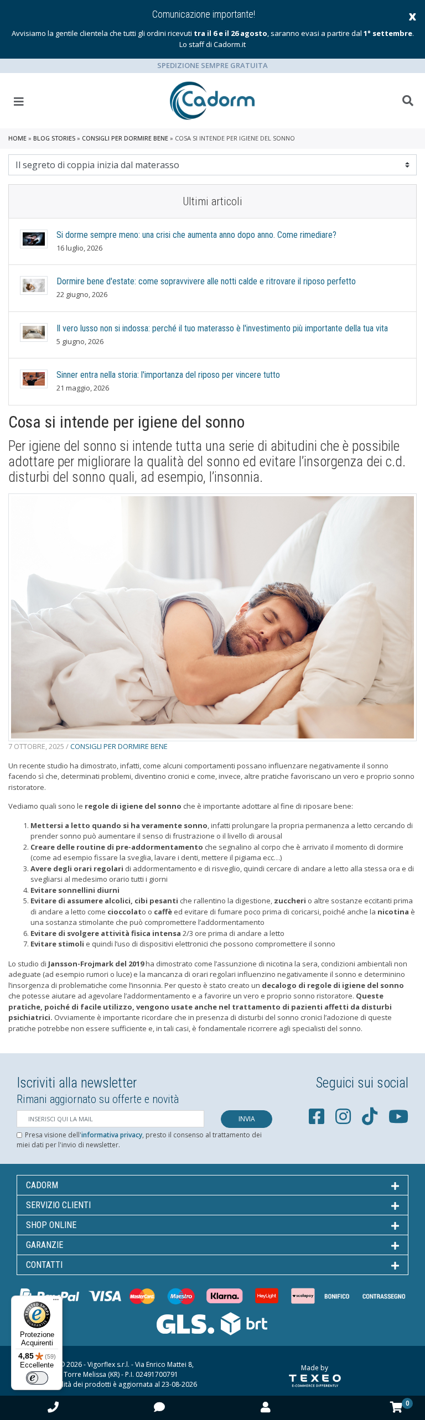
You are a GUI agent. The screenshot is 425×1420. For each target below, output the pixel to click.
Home (17, 138)
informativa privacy (111, 1135)
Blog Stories (54, 138)
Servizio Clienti (58, 1205)
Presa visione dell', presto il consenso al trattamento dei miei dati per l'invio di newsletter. (139, 1139)
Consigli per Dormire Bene (125, 138)
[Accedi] (266, 1407)
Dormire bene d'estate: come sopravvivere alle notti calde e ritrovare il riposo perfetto (206, 281)
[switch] (37, 1378)
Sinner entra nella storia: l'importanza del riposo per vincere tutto (168, 375)
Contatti (44, 1265)
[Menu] (56, 1302)
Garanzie (44, 1245)
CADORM (42, 1185)
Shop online (51, 1225)
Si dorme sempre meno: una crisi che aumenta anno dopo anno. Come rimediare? (196, 235)
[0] (396, 1407)
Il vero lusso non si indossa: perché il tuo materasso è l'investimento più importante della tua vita (222, 328)
